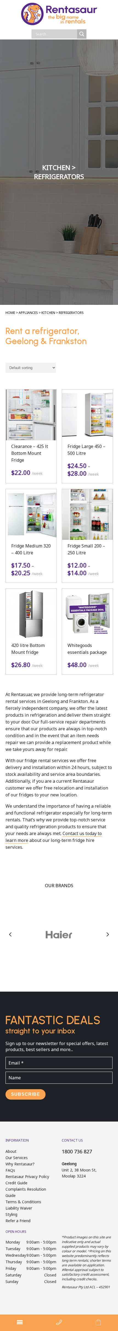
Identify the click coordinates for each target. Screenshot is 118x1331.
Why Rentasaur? (20, 1164)
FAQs (10, 1170)
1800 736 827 (77, 1151)
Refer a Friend (17, 1220)
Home (10, 312)
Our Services (16, 1157)
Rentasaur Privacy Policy (27, 1176)
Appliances (28, 312)
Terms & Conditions (23, 1201)
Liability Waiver (18, 1208)
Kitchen (48, 312)
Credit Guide (16, 1182)
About (10, 1151)
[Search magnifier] (81, 34)
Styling (11, 1214)
